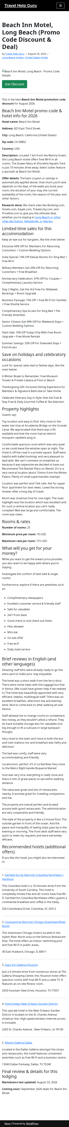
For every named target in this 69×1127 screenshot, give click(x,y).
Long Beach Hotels (12, 57)
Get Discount (14, 84)
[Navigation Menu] (60, 5)
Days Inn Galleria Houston (21, 965)
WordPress (32, 1123)
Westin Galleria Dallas (18, 1043)
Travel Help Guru (14, 53)
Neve (7, 1123)
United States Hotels (36, 57)
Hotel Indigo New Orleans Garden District (31, 1004)
